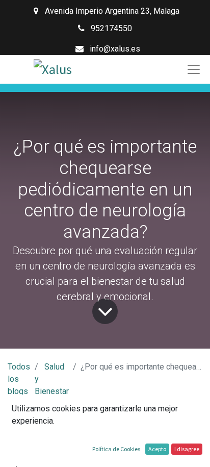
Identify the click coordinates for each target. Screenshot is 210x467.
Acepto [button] (157, 449)
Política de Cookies (116, 449)
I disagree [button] (186, 449)
